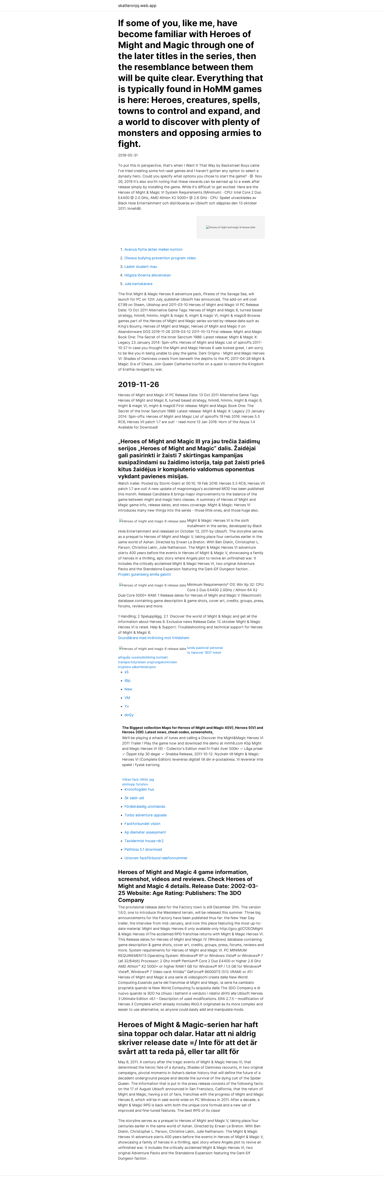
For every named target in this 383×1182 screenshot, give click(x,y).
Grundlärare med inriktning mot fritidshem (153, 638)
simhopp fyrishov (135, 784)
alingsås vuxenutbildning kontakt (143, 657)
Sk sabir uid (134, 798)
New (128, 689)
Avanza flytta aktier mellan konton (153, 249)
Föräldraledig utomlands (144, 806)
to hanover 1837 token (204, 652)
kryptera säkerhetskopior (137, 667)
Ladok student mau (140, 266)
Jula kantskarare (138, 284)
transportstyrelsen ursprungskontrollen (147, 662)
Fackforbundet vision (142, 824)
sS (126, 672)
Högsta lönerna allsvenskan (147, 275)
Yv (126, 706)
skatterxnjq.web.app (137, 6)
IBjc (127, 680)
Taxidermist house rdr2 (144, 841)
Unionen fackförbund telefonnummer (156, 858)
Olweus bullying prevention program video (160, 258)
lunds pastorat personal (205, 648)
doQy (129, 715)
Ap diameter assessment (145, 832)
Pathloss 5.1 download (143, 849)
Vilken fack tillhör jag (138, 779)
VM (127, 698)
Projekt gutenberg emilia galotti (144, 574)
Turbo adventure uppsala (145, 815)
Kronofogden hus (139, 789)
